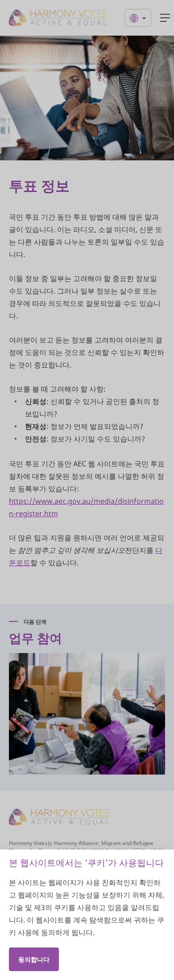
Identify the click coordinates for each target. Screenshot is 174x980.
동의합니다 (34, 959)
